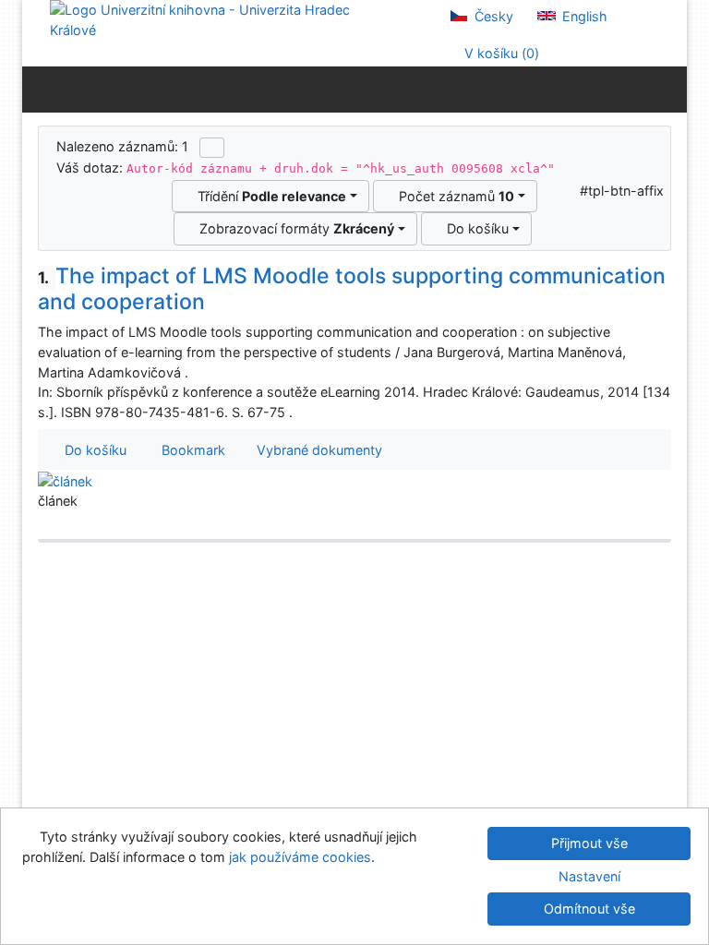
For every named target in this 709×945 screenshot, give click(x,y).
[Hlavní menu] (669, 89)
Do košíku (474, 228)
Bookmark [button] (189, 450)
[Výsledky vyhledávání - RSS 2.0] (211, 148)
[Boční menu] (40, 89)
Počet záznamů (452, 196)
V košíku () (500, 53)
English (583, 16)
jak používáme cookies (300, 857)
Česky (492, 16)
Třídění (268, 196)
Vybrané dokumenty (317, 450)
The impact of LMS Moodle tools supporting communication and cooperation (352, 289)
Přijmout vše (589, 843)
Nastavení (589, 876)
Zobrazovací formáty (293, 228)
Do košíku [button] (91, 450)
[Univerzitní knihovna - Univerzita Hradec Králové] (216, 19)
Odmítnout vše (589, 908)
